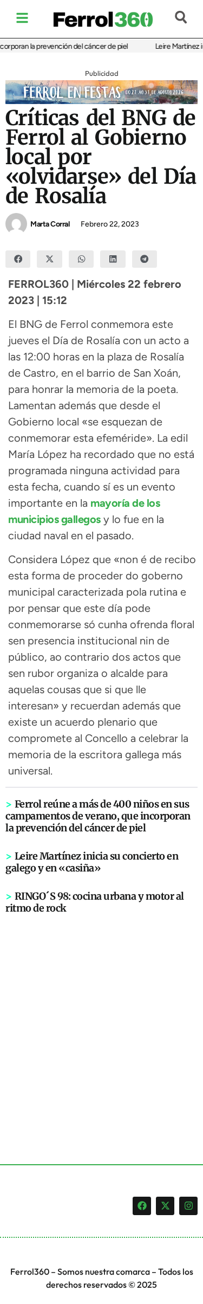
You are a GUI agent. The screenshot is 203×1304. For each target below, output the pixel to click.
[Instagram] (188, 1206)
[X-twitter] (165, 1206)
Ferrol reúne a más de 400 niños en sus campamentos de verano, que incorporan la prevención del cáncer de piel (98, 816)
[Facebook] (142, 1206)
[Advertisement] (101, 1021)
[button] (17, 259)
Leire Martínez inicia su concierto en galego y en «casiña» (91, 862)
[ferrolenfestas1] (101, 100)
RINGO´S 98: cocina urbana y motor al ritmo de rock (94, 902)
